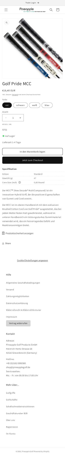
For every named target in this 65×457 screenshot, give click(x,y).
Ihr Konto (10, 433)
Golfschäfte (11, 399)
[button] (6, 9)
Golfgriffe (10, 393)
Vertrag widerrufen (18, 323)
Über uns (10, 420)
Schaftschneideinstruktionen (20, 406)
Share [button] (8, 243)
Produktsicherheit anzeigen (19, 233)
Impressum (11, 316)
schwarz (20, 105)
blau (47, 105)
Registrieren (12, 427)
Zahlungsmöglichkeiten (17, 296)
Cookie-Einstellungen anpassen (32, 260)
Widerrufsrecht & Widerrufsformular (23, 310)
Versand (15, 95)
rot (7, 105)
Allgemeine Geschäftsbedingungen (23, 282)
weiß (34, 105)
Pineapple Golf (27, 451)
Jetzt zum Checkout (32, 160)
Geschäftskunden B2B (16, 413)
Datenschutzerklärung (17, 303)
